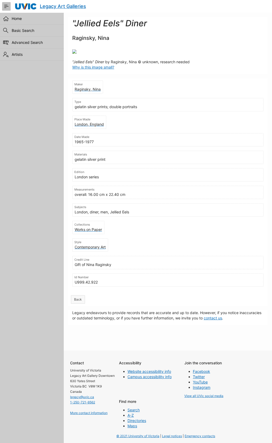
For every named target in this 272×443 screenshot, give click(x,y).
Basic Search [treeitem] (23, 30)
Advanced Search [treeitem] (27, 42)
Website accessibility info (149, 371)
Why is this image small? (93, 67)
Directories (137, 420)
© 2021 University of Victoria (137, 436)
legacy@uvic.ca (82, 397)
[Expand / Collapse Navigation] (6, 6)
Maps (132, 426)
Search (134, 410)
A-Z (131, 415)
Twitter (199, 376)
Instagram (201, 387)
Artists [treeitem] (17, 54)
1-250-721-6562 (82, 402)
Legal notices (172, 436)
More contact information (89, 413)
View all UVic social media (203, 396)
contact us (213, 318)
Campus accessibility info (150, 376)
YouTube (200, 382)
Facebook (201, 371)
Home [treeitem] (17, 18)
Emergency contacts (200, 436)
